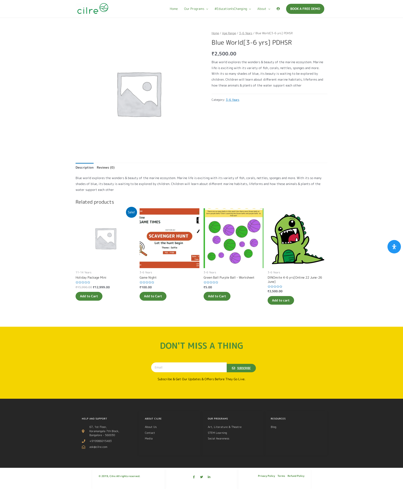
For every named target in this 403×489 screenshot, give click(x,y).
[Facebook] (194, 477)
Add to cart (281, 300)
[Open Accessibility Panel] (394, 246)
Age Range (229, 33)
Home (215, 33)
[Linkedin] (209, 477)
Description (85, 167)
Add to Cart (89, 296)
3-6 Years (245, 33)
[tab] (85, 167)
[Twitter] (201, 477)
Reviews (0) (106, 167)
